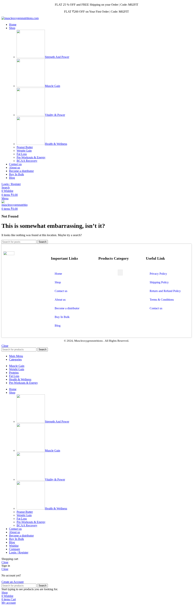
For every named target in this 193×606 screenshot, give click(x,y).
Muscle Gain (52, 85)
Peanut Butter (25, 147)
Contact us (61, 291)
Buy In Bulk (62, 317)
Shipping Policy (159, 282)
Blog (58, 325)
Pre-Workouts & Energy (31, 157)
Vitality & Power (55, 114)
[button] (120, 272)
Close (5, 345)
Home (58, 273)
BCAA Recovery (27, 160)
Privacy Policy (158, 273)
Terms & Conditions (162, 299)
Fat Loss (22, 154)
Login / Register (18, 552)
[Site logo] (20, 18)
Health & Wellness (56, 143)
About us (60, 299)
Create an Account (13, 581)
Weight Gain (24, 150)
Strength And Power (57, 57)
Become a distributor (67, 308)
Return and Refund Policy (165, 291)
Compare (14, 549)
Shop (58, 282)
